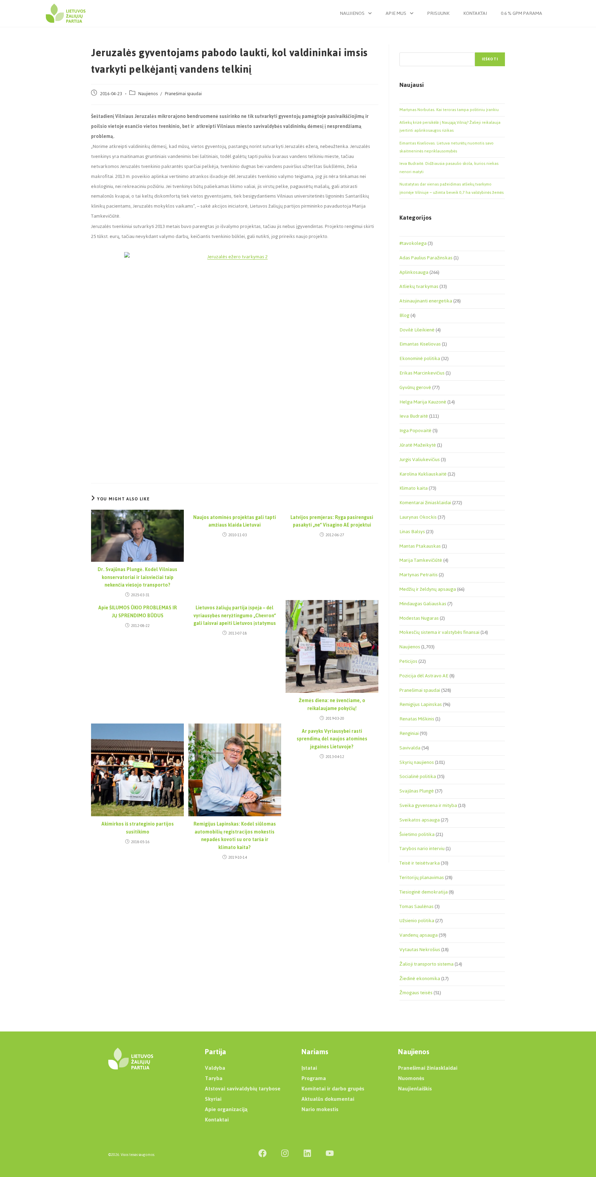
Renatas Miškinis (416, 719)
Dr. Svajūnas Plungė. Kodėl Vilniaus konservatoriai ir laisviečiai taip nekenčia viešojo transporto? (137, 577)
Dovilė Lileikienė (417, 330)
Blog (404, 315)
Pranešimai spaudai (183, 93)
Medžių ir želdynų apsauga (427, 589)
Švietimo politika (417, 834)
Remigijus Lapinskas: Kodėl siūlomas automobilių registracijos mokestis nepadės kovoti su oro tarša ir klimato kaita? (234, 835)
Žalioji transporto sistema (426, 964)
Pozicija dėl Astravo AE (423, 675)
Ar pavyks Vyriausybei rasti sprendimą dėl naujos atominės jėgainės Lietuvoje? (332, 739)
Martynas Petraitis (418, 574)
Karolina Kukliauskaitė (423, 474)
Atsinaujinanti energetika (425, 301)
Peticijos (408, 661)
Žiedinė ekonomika (419, 978)
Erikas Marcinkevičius (422, 373)
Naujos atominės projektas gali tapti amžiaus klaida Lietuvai (234, 521)
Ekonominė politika (419, 358)
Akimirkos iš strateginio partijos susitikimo (137, 828)
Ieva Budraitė (413, 416)
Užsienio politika (416, 920)
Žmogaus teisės (416, 992)
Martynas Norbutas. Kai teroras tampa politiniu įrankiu (449, 109)
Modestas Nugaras (419, 618)
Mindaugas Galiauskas (422, 603)
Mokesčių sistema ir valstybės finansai (439, 632)
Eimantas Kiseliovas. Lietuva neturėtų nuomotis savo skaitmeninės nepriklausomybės (446, 147)
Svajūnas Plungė (416, 791)
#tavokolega (413, 243)
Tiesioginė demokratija (423, 892)
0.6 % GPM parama (521, 13)
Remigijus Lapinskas (420, 704)
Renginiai (409, 733)
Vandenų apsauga (418, 935)
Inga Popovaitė (415, 430)
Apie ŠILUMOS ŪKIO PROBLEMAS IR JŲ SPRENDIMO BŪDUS (137, 612)
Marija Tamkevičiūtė (420, 560)
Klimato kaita (413, 488)
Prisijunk (438, 13)
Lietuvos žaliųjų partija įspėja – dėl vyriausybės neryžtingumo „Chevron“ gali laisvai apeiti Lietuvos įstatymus (234, 615)
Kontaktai (475, 13)
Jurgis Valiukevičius (419, 459)
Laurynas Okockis (418, 517)
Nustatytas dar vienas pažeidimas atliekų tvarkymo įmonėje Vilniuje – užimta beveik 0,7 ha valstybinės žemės (451, 188)
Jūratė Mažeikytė (417, 445)
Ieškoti (490, 59)
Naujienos (352, 13)
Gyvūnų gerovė (415, 387)
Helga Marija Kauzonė (422, 402)
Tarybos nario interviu (422, 848)
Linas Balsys (412, 531)
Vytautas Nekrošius (419, 949)
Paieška (406, 48)
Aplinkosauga (413, 272)
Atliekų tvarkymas (418, 286)
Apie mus (396, 13)
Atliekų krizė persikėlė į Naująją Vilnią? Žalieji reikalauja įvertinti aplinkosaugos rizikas (449, 126)
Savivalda (409, 747)
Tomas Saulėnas (416, 906)
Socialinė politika (417, 776)
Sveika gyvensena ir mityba (428, 805)
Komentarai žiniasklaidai (425, 502)
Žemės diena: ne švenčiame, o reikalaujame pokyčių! (332, 704)
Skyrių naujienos (416, 762)
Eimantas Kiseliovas (420, 344)
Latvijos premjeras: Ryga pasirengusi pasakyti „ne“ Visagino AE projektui (331, 521)
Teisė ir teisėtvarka (419, 863)
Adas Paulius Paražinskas (426, 257)
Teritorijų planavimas (421, 877)
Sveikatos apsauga (419, 820)
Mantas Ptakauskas (420, 546)
